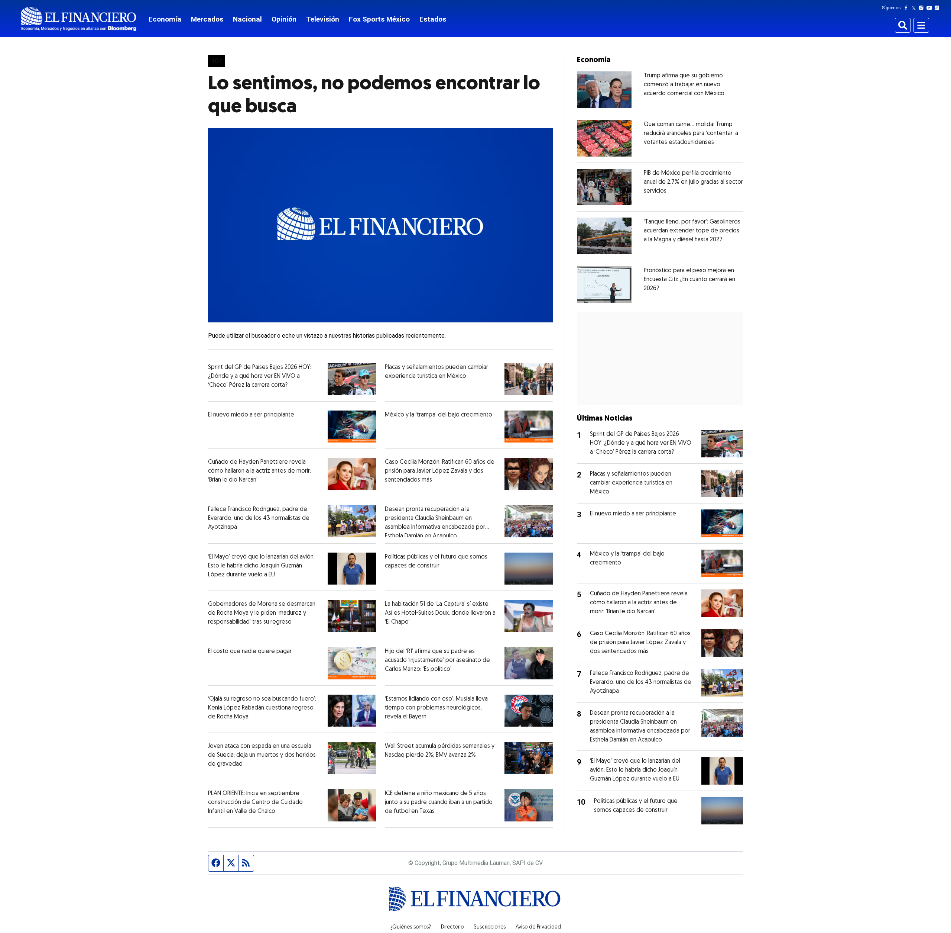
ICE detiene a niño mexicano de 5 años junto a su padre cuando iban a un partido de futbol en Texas (439, 802)
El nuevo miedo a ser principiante (251, 415)
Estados (432, 19)
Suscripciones (490, 927)
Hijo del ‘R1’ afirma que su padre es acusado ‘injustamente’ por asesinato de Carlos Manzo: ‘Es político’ (437, 660)
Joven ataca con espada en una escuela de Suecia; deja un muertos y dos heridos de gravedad (262, 755)
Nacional (247, 19)
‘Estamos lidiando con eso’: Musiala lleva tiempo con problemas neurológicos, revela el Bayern (436, 708)
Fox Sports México (379, 19)
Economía (165, 19)
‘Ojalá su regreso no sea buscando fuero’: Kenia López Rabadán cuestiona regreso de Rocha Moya (262, 708)
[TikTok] (938, 7)
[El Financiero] (79, 19)
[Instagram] (922, 7)
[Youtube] (930, 7)
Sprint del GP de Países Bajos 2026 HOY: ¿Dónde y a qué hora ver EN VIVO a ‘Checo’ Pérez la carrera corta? (259, 376)
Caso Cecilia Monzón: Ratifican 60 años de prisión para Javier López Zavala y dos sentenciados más (439, 471)
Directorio (452, 927)
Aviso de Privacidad (538, 927)
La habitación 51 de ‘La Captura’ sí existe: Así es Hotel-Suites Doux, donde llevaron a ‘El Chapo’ (440, 613)
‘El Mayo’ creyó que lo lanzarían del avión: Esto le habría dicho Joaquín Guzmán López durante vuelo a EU (261, 566)
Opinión (284, 19)
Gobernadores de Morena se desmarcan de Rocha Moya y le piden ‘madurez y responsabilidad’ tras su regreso (261, 613)
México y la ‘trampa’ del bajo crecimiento (438, 415)
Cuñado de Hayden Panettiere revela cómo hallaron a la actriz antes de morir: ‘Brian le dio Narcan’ (259, 471)
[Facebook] (907, 7)
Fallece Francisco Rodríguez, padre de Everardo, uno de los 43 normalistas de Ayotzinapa (258, 518)
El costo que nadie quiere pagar (250, 651)
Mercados (207, 19)
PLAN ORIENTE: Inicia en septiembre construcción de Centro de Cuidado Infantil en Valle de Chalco (255, 802)
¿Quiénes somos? (410, 927)
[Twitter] (915, 7)
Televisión (322, 19)
